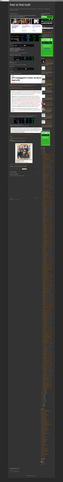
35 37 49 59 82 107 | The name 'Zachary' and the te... (46, 195)
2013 (42, 406)
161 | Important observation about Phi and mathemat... (47, 307)
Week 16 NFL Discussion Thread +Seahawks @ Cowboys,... (46, 336)
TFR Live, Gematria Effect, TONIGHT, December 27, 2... (47, 270)
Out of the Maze (44, 419)
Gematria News (44, 431)
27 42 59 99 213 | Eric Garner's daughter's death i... (46, 191)
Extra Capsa (43, 436)
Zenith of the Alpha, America (45, 410)
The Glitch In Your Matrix (45, 415)
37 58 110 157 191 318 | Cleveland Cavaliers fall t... (47, 321)
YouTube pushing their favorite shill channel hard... (47, 320)
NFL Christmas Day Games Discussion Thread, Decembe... (47, 334)
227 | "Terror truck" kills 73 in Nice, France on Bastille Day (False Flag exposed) (49, 115)
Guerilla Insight (44, 426)
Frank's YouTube (44, 434)
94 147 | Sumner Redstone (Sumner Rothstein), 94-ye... (47, 241)
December (43, 153)
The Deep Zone (44, 416)
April (43, 398)
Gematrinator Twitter (44, 427)
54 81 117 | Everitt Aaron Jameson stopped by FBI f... (46, 349)
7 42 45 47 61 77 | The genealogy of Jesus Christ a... (47, 193)
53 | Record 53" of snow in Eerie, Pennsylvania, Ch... (46, 310)
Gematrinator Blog (44, 429)
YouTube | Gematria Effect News (15, 471)
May (43, 397)
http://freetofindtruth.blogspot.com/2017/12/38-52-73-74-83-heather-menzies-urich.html (22, 88)
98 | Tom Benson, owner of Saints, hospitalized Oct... (46, 242)
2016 (42, 403)
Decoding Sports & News (45, 439)
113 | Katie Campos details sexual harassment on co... (46, 273)
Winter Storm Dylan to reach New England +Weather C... (46, 385)
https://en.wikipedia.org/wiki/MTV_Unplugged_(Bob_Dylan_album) (19, 164)
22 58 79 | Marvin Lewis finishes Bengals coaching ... (46, 164)
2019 (42, 150)
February (43, 400)
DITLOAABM (43, 438)
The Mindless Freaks (44, 414)
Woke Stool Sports (44, 413)
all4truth (43, 452)
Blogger (35, 475)
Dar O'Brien (43, 443)
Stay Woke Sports (44, 417)
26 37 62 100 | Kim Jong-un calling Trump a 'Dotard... (47, 316)
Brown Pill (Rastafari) (44, 449)
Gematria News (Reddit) (45, 430)
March (43, 399)
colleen (43, 446)
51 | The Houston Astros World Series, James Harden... (47, 347)
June (43, 396)
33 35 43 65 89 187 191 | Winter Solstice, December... (46, 383)
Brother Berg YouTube (45, 450)
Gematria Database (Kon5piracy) (46, 433)
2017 (42, 152)
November (43, 390)
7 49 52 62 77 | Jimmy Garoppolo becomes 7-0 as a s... (46, 166)
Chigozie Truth (44, 447)
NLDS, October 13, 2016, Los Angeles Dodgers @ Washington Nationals (49, 108)
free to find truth (20, 4)
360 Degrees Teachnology (45, 454)
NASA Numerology (44, 421)
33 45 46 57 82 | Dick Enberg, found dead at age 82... (47, 353)
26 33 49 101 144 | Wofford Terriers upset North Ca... (47, 368)
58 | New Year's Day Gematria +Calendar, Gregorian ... (46, 158)
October (43, 391)
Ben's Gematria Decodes (45, 451)
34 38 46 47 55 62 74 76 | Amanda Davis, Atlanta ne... (47, 253)
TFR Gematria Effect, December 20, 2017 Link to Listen (47, 377)
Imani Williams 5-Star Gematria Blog (46, 424)
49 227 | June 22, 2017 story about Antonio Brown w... (47, 386)
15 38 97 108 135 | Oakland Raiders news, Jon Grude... (47, 186)
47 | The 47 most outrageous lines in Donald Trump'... (47, 221)
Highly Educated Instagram (45, 425)
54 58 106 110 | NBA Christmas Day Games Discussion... (47, 333)
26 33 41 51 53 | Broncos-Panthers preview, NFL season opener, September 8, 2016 (49, 95)
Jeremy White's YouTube (45, 423)
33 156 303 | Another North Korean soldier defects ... (47, 379)
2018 (42, 151)
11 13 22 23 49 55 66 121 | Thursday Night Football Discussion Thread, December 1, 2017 (49, 88)
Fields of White (44, 435)
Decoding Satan (44, 440)
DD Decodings (44, 442)
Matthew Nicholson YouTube (45, 422)
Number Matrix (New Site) (45, 420)
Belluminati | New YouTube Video (46, 233)
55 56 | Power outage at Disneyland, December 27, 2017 (47, 267)
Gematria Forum (44, 432)
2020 (42, 149)
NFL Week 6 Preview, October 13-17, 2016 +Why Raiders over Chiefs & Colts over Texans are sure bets (49, 61)
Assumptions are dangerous (46, 184)
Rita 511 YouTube (44, 418)
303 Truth (43, 455)
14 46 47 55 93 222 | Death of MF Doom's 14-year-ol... (46, 360)
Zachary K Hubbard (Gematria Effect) (46, 411)
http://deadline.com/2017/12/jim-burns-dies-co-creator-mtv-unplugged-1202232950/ (21, 134)
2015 (42, 404)
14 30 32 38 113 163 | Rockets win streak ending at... (47, 312)
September (44, 392)
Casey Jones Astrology (45, 448)
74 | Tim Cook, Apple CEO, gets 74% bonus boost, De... (47, 255)
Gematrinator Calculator (45, 428)
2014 (42, 405)
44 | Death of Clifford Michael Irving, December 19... (47, 265)
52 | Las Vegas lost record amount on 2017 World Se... (47, 239)
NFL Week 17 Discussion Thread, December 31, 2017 (46, 175)
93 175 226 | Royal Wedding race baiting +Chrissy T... (46, 290)
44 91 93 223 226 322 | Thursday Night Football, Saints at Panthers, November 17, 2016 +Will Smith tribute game (49, 81)
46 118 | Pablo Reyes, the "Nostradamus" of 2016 (49, 75)
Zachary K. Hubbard (43, 462)
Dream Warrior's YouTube (45, 437)
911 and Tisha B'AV (44, 453)
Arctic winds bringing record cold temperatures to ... (46, 279)
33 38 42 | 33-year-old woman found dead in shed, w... (47, 219)
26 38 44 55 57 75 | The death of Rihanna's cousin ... (46, 292)
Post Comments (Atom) (16, 199)
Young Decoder (44, 412)
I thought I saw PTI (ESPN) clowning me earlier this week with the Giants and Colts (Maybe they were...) (49, 103)
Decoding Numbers (44, 441)
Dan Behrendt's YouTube (45, 445)
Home (11, 469)
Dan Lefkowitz (43, 444)
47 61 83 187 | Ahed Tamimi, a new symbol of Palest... (47, 325)
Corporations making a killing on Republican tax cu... (46, 235)
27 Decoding (43, 456)
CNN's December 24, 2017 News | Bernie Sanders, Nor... (46, 340)
